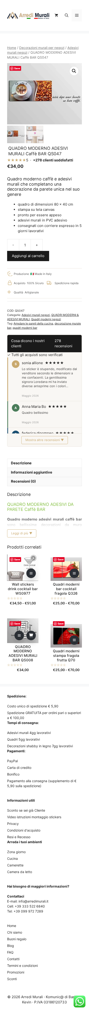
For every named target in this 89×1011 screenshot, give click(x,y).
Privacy (13, 824)
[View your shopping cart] (56, 15)
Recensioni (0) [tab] (23, 481)
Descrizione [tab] (21, 463)
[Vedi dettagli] (31, 573)
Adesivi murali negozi (36, 315)
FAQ (10, 952)
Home (11, 48)
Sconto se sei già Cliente (26, 810)
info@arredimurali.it (33, 901)
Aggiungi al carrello (28, 256)
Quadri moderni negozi (46, 319)
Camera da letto (19, 872)
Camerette (15, 865)
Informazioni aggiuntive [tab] (31, 472)
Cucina (12, 858)
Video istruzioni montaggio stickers (34, 817)
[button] (66, 15)
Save (17, 68)
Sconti (12, 979)
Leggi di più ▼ (21, 533)
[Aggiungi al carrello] (31, 635)
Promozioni (15, 972)
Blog (10, 946)
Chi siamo (14, 932)
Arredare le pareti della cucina (33, 323)
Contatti (13, 959)
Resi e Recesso (18, 837)
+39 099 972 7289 (28, 911)
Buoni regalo (16, 939)
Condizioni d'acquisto (23, 830)
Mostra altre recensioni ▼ (44, 440)
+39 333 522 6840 (30, 906)
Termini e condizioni (22, 966)
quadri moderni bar (25, 327)
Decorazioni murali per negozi (41, 48)
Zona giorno (16, 852)
